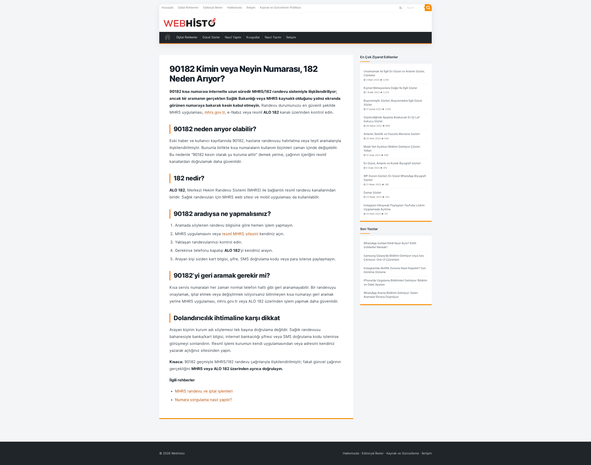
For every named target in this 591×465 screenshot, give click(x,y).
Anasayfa (167, 7)
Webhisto (178, 453)
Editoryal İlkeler (213, 7)
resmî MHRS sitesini (240, 233)
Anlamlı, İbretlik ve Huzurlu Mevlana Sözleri (392, 134)
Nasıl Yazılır (273, 37)
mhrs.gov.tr (215, 112)
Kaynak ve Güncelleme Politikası (280, 7)
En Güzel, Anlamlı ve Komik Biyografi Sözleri (392, 163)
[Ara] (428, 7)
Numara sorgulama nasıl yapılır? (203, 399)
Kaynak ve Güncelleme (402, 453)
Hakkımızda (234, 7)
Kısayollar (253, 37)
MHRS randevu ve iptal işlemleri (204, 391)
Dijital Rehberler (188, 7)
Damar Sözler (372, 192)
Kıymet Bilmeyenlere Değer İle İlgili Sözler (390, 88)
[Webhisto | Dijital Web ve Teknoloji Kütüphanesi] (189, 22)
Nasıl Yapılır (233, 37)
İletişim (251, 7)
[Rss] (400, 8)
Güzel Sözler (211, 37)
